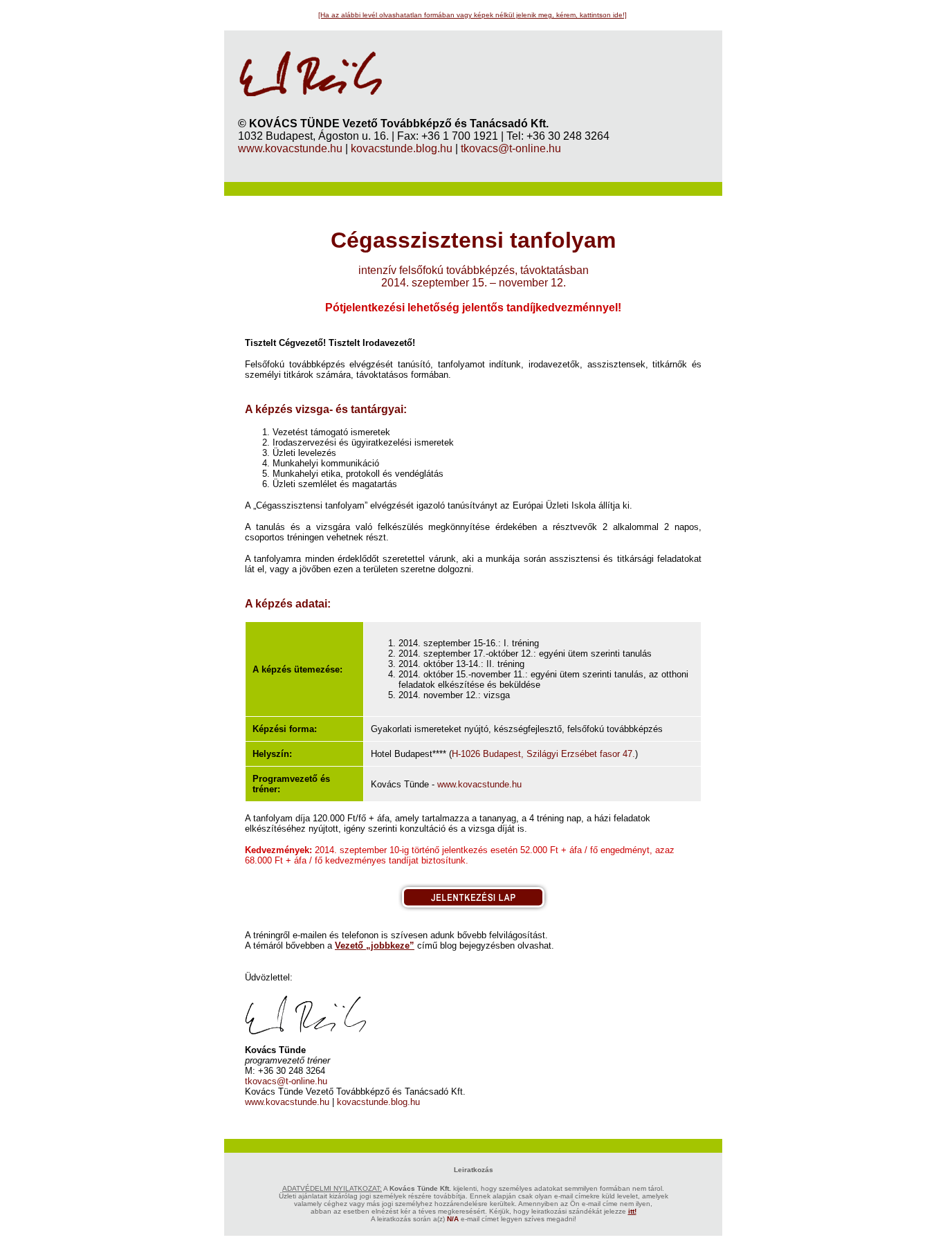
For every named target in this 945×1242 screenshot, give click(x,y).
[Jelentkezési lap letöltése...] (473, 908)
